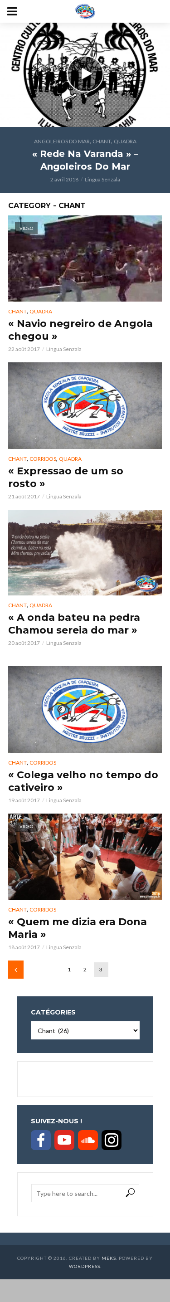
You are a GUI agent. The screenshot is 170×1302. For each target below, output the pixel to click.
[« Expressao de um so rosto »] (85, 405)
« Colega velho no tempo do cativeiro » (83, 781)
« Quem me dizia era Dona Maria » (77, 928)
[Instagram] (111, 1140)
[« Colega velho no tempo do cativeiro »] (85, 709)
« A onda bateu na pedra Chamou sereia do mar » (74, 623)
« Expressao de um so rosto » (65, 477)
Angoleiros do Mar (62, 141)
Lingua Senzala (102, 179)
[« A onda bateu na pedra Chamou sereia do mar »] (85, 553)
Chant (101, 141)
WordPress (84, 1266)
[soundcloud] (88, 1140)
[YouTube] (64, 1140)
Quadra (125, 141)
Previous (16, 970)
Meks (109, 1258)
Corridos (42, 458)
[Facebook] (41, 1140)
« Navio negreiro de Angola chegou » (80, 329)
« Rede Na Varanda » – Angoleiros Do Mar (85, 160)
